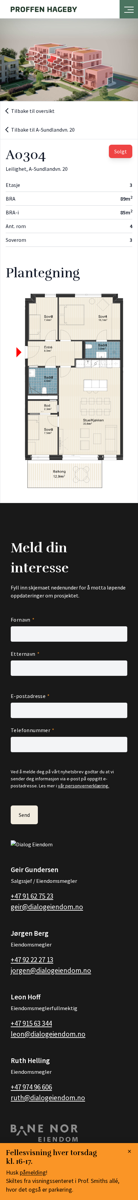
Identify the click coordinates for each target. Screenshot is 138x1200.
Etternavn (23, 653)
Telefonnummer (30, 730)
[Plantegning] (69, 391)
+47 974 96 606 (31, 1086)
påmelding (33, 1172)
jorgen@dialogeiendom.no (51, 970)
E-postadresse (28, 696)
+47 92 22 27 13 (32, 959)
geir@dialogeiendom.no (47, 906)
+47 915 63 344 (31, 1023)
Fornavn (20, 619)
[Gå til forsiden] (44, 9)
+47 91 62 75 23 (32, 896)
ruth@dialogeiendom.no (48, 1097)
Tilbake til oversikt (33, 111)
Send (24, 814)
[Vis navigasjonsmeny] (129, 8)
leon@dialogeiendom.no (48, 1034)
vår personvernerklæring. (83, 786)
